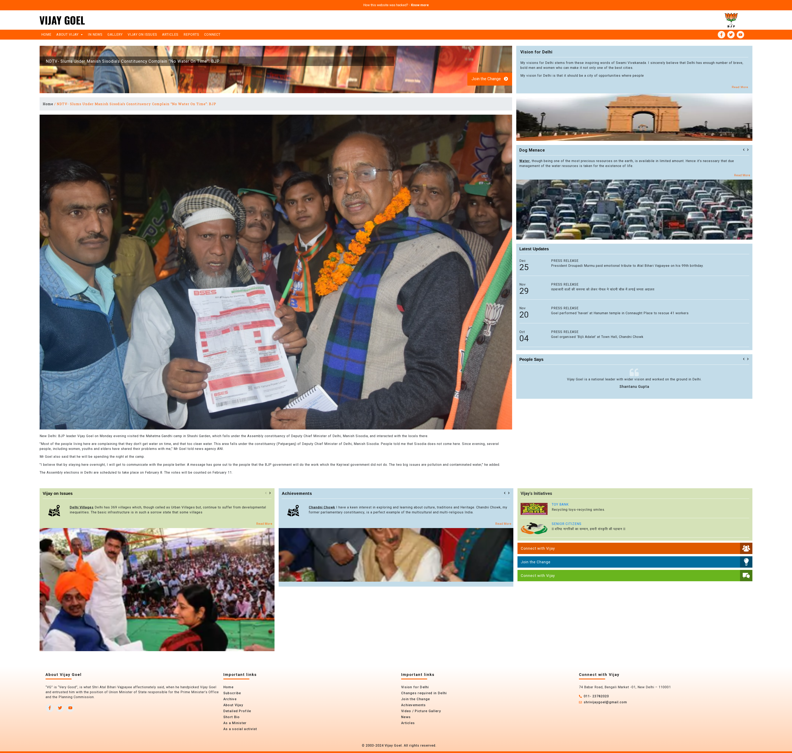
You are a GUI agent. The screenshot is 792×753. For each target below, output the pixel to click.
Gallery (115, 34)
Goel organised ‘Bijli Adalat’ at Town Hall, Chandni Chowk (597, 337)
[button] (743, 149)
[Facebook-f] (721, 34)
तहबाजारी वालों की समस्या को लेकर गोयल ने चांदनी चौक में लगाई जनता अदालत (602, 289)
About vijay (67, 34)
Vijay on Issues (142, 34)
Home (46, 34)
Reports (191, 34)
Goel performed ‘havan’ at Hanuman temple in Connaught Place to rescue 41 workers (620, 313)
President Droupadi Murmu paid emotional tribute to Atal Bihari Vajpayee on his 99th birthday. (627, 266)
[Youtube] (740, 34)
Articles (170, 34)
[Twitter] (731, 34)
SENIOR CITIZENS (566, 524)
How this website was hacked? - (396, 5)
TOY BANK (560, 504)
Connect (212, 34)
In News (95, 34)
